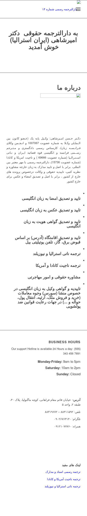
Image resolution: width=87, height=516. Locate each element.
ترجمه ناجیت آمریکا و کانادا (64, 479)
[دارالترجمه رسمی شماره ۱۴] (51, 9)
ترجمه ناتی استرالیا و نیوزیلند (63, 486)
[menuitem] (78, 9)
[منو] (78, 9)
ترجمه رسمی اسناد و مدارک (63, 471)
